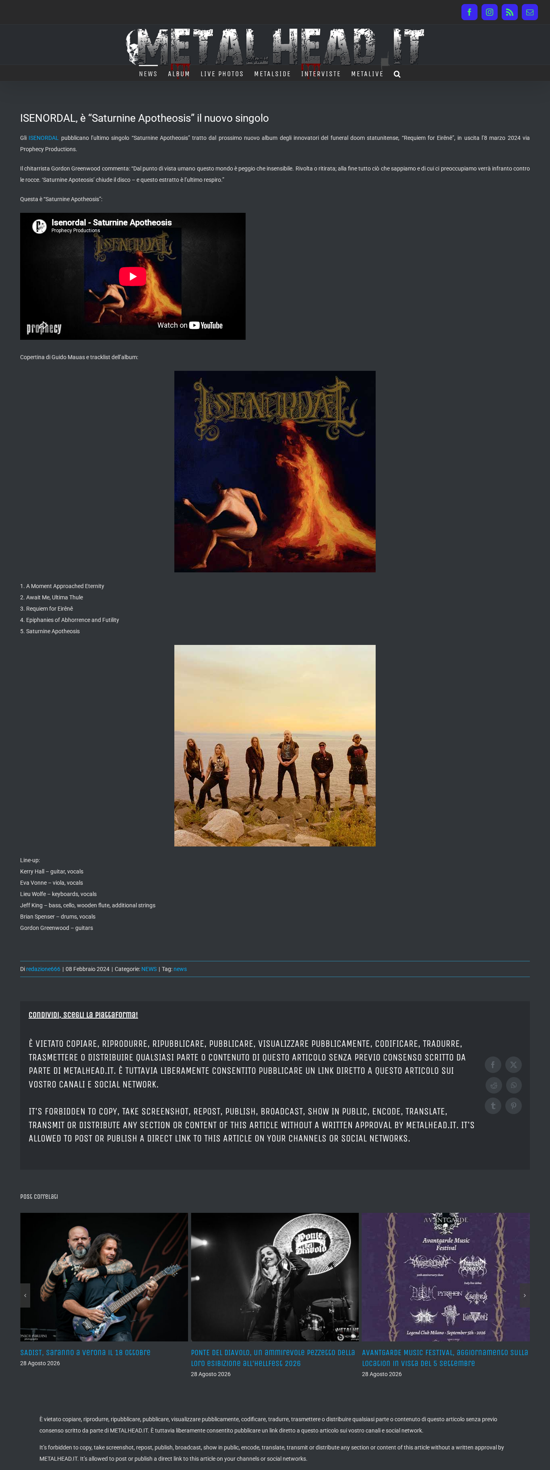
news (180, 969)
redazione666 (43, 969)
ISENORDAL (44, 138)
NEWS (149, 969)
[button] (397, 73)
